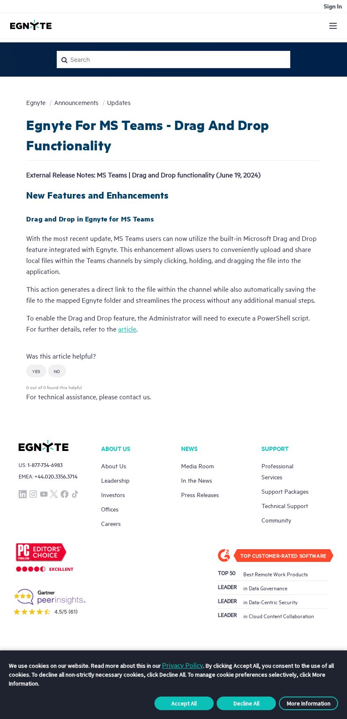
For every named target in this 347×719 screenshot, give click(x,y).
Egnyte (36, 102)
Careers (111, 523)
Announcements (76, 102)
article (127, 328)
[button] (36, 371)
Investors (113, 494)
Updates (119, 102)
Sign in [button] (333, 6)
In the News (196, 480)
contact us (134, 396)
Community (276, 520)
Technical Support (285, 505)
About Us (113, 466)
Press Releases (200, 494)
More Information (308, 703)
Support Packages (285, 491)
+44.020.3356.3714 (55, 476)
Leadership (115, 480)
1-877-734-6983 (45, 465)
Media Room (197, 466)
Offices (109, 509)
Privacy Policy (182, 664)
